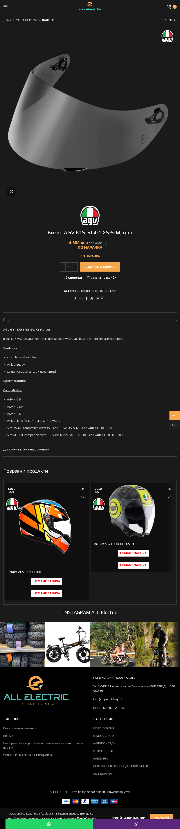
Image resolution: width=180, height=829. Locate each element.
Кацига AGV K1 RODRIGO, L (26, 572)
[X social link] (92, 298)
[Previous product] (166, 20)
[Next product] (174, 20)
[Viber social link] (103, 298)
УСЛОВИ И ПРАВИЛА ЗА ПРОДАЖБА (28, 755)
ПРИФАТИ (162, 818)
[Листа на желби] (82, 497)
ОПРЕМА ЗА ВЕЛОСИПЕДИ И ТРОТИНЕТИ (121, 766)
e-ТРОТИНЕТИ (103, 751)
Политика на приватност (20, 728)
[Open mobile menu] (5, 6)
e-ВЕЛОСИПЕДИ (104, 743)
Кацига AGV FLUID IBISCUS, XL (114, 544)
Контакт (9, 735)
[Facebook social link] (86, 298)
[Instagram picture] (22, 644)
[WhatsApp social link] (97, 298)
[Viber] (136, 824)
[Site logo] (90, 6)
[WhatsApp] (49, 824)
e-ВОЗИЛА (100, 758)
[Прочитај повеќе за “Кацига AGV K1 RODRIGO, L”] (82, 489)
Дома (7, 20)
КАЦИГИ (48, 20)
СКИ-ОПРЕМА (102, 773)
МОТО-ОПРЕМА (26, 20)
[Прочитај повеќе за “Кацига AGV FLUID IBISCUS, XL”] (169, 489)
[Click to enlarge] (11, 192)
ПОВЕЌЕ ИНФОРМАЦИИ (129, 818)
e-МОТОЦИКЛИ (103, 735)
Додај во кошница (99, 267)
